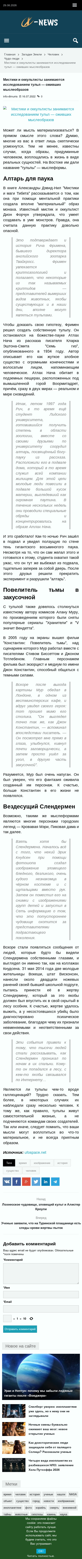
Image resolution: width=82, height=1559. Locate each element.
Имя (6, 1287)
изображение (42, 1163)
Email (7, 1302)
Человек (53, 54)
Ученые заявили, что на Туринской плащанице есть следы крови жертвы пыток (41, 1225)
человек (31, 1170)
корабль (41, 1507)
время (23, 1163)
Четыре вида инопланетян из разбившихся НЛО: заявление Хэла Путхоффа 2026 (51, 1465)
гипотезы (37, 1514)
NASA (73, 1494)
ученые (48, 1494)
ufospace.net (35, 1152)
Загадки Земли (31, 54)
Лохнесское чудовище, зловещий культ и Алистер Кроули (41, 1206)
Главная (10, 54)
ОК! (41, 1551)
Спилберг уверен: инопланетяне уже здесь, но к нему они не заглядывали (53, 1411)
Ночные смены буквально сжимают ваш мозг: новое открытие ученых (48, 1429)
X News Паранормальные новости (41, 22)
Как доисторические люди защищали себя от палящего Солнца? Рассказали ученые (50, 1447)
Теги (9, 1163)
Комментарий (13, 1260)
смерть (54, 1507)
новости (49, 1501)
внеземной (69, 1507)
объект (8, 1501)
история (62, 1163)
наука (63, 1514)
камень (51, 1514)
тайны (7, 1514)
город (36, 1501)
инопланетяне (12, 1507)
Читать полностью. (41, 1556)
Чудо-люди (11, 58)
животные (21, 1514)
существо (12, 1170)
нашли (61, 1494)
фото (28, 1507)
